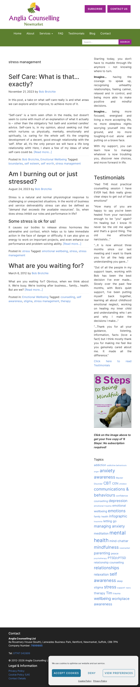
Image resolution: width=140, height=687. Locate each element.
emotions (116, 510)
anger (96, 471)
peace (114, 553)
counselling (68, 297)
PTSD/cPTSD (117, 558)
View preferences (119, 673)
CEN (115, 483)
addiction (100, 465)
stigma (28, 301)
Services (45, 33)
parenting (102, 553)
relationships (106, 567)
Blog (92, 33)
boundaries (16, 163)
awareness (104, 477)
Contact (105, 33)
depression (118, 501)
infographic (118, 516)
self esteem (31, 163)
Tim (109, 593)
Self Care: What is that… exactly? (44, 80)
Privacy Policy (100, 681)
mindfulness (106, 547)
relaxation (101, 574)
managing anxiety (109, 526)
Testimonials (76, 33)
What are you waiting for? (46, 265)
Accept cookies (66, 673)
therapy (66, 301)
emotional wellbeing (55, 251)
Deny (92, 673)
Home (17, 33)
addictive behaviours (117, 465)
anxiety (107, 470)
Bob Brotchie (47, 91)
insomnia (98, 521)
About (30, 33)
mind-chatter (118, 541)
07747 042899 (21, 653)
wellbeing (102, 598)
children (123, 484)
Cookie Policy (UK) (19, 674)
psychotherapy (100, 558)
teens (128, 588)
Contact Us (119, 8)
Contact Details (17, 678)
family (97, 516)
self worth (47, 163)
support (121, 587)
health (104, 516)
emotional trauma (102, 506)
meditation (101, 533)
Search (125, 42)
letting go (109, 521)
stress (26, 251)
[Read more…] (43, 152)
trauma (116, 593)
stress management (68, 163)
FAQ (60, 33)
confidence (122, 495)
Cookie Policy (85, 681)
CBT (107, 483)
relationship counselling (109, 562)
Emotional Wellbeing (53, 159)
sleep (120, 581)
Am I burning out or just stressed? (43, 177)
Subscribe (95, 8)
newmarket (125, 548)
